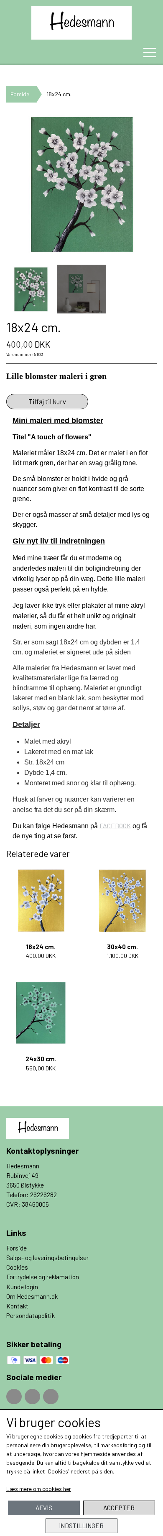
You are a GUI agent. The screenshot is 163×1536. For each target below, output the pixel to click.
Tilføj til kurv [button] (47, 401)
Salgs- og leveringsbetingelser (47, 1257)
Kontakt (17, 1306)
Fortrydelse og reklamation (42, 1276)
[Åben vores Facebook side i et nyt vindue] (14, 1396)
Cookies (17, 1267)
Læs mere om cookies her (38, 1488)
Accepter (119, 1507)
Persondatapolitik (30, 1315)
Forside (19, 94)
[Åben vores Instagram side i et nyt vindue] (32, 1396)
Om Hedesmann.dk (32, 1296)
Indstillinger (81, 1525)
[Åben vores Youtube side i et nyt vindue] (51, 1396)
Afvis (44, 1507)
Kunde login (22, 1286)
